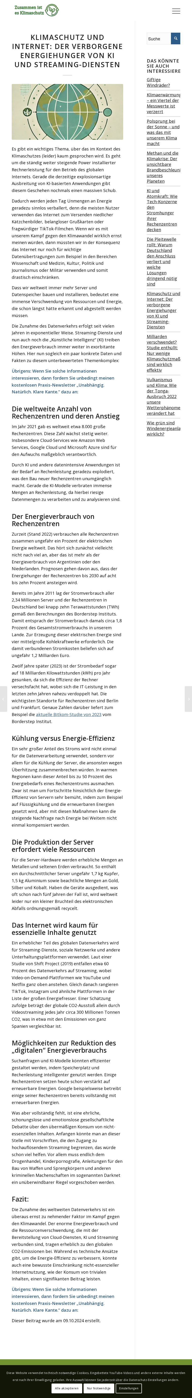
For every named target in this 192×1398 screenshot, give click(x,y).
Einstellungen (128, 1388)
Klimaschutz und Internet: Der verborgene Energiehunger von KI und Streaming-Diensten (163, 310)
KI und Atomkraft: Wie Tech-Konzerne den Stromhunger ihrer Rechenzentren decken (162, 210)
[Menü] (173, 10)
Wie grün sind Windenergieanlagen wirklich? (167, 428)
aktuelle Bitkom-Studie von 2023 (68, 714)
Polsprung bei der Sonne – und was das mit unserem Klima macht (163, 132)
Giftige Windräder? (158, 82)
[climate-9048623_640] (67, 112)
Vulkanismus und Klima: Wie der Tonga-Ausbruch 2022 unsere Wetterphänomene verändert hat (166, 396)
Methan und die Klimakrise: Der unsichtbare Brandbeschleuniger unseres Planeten (167, 167)
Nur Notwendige (99, 1388)
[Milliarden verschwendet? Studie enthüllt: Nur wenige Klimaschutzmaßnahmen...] (3, 699)
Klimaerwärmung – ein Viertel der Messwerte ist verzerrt (164, 103)
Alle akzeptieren (67, 1388)
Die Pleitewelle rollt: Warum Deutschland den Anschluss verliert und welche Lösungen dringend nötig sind (162, 261)
